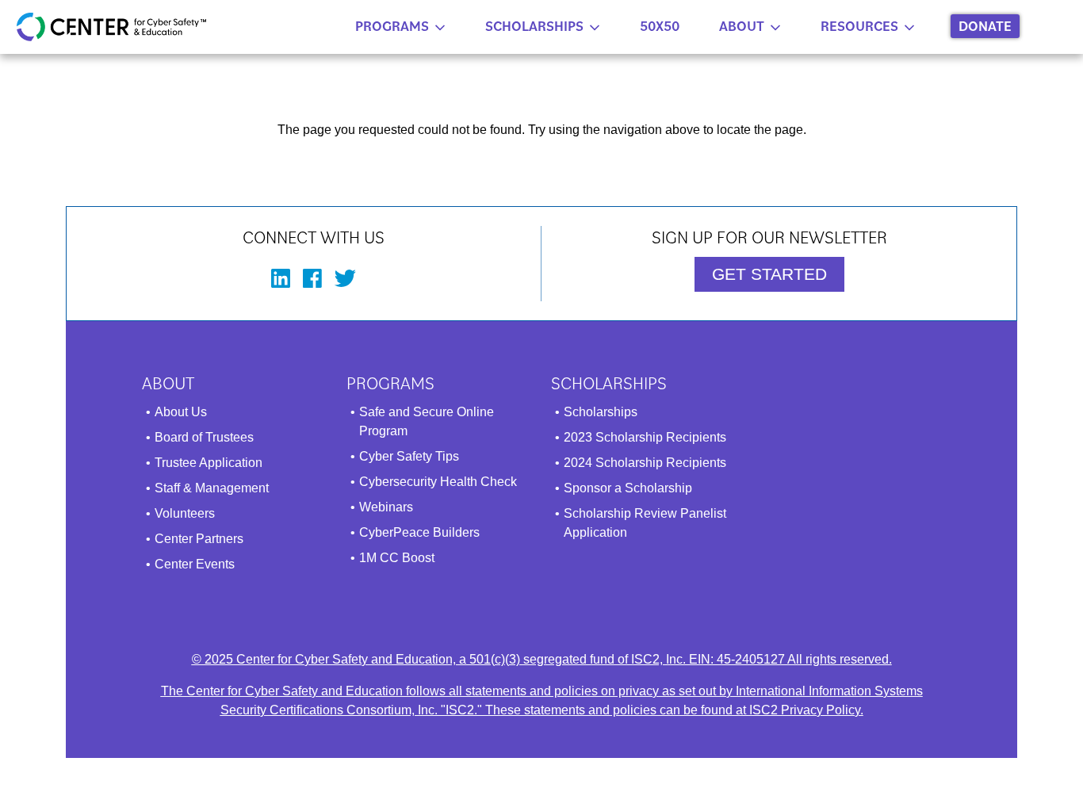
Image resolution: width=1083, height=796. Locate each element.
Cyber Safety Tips (409, 456)
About (741, 26)
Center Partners (199, 538)
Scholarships (534, 26)
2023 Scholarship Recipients (645, 437)
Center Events (195, 564)
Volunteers (185, 513)
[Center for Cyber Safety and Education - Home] (111, 27)
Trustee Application (208, 462)
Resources (859, 26)
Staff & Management (212, 488)
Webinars (386, 507)
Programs (392, 26)
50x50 (659, 26)
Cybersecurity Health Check (438, 481)
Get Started (769, 274)
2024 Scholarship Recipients (645, 462)
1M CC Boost (396, 557)
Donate (985, 26)
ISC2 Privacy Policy (804, 710)
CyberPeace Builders (419, 532)
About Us (181, 412)
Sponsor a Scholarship (628, 488)
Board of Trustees (204, 437)
